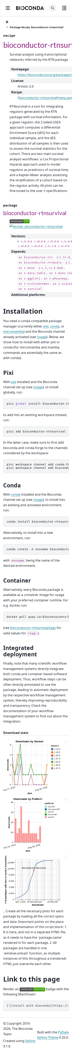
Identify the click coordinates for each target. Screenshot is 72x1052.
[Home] (7, 22)
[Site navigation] (7, 8)
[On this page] (64, 8)
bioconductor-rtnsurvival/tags (33, 628)
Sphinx (30, 1041)
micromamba (13, 331)
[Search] (52, 8)
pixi (45, 326)
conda (54, 326)
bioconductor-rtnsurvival (38, 98)
